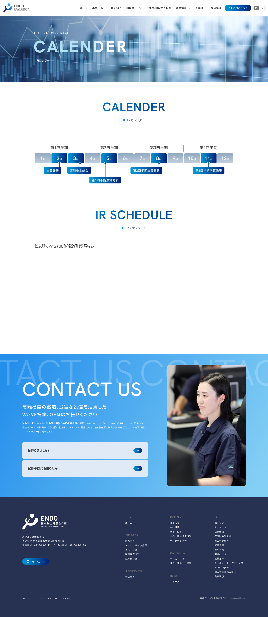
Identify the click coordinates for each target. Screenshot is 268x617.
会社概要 (175, 527)
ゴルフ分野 (131, 549)
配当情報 (219, 545)
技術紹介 (130, 577)
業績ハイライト (223, 554)
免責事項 (219, 576)
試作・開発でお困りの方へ (44, 468)
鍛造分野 (130, 540)
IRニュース (221, 527)
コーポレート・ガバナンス (229, 563)
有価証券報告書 (223, 536)
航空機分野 (131, 558)
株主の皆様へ (222, 540)
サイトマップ (66, 598)
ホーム (37, 33)
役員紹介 (219, 558)
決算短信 (219, 531)
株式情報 (219, 549)
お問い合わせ (240, 8)
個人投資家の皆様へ (225, 571)
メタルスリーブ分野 (136, 545)
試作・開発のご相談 (181, 563)
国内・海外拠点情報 (181, 536)
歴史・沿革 (176, 531)
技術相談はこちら (39, 450)
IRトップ (49, 33)
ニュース (175, 581)
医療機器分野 (132, 554)
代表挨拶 (175, 522)
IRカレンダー (222, 567)
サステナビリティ (179, 540)
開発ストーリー (178, 558)
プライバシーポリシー (47, 598)
